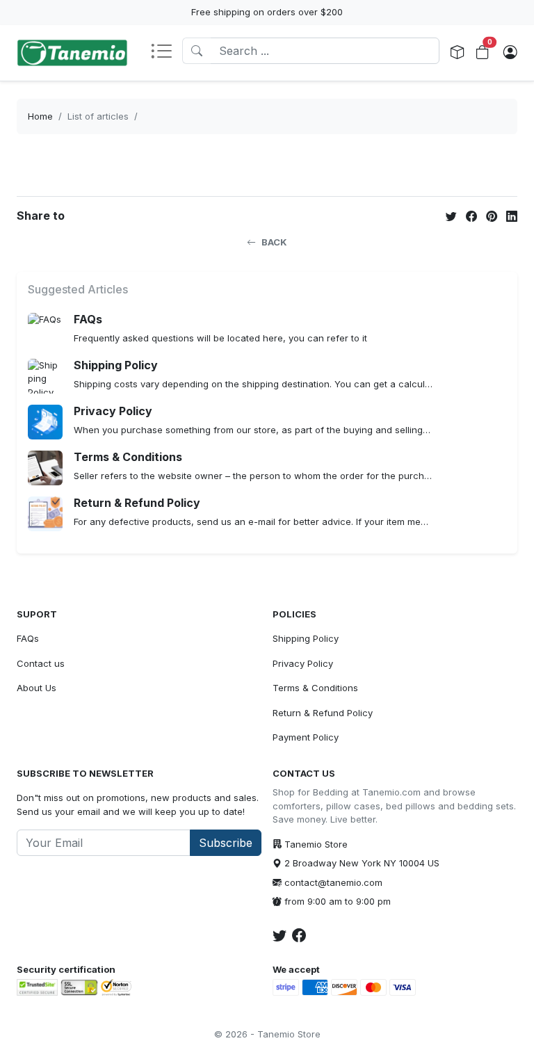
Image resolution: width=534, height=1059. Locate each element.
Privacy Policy (303, 663)
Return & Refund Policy (323, 712)
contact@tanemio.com (333, 882)
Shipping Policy (306, 638)
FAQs (28, 638)
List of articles (98, 116)
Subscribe (225, 843)
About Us (36, 687)
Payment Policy (306, 737)
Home (40, 116)
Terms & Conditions (315, 687)
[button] (166, 52)
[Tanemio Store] (72, 52)
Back (274, 242)
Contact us (41, 663)
